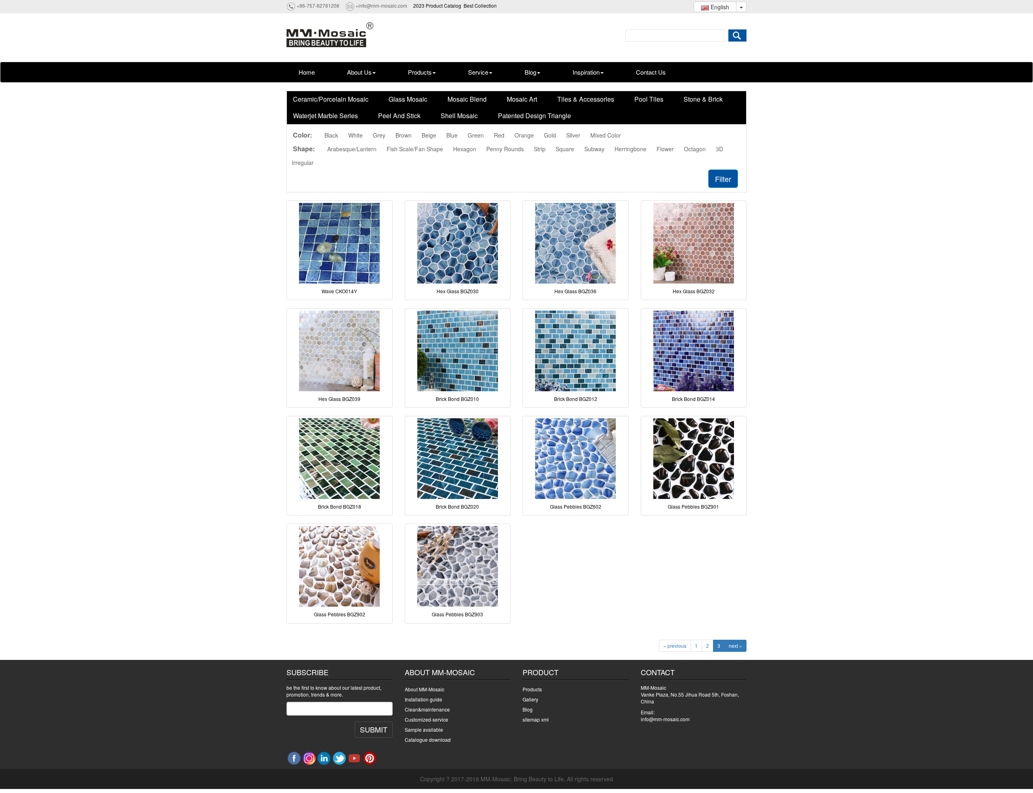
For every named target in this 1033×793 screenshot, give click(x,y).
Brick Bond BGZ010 (457, 398)
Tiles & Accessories (585, 99)
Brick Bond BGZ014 (693, 398)
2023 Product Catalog (437, 5)
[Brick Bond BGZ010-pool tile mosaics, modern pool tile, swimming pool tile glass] (458, 351)
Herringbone (630, 149)
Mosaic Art (522, 99)
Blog (530, 72)
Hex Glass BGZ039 (339, 398)
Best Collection (480, 5)
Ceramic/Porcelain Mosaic (330, 99)
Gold (550, 135)
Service (478, 72)
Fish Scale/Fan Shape (415, 149)
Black (331, 135)
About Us (359, 72)
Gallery (530, 699)
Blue (452, 135)
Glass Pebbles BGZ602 (575, 506)
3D (719, 149)
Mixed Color (605, 135)
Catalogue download (428, 739)
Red (499, 135)
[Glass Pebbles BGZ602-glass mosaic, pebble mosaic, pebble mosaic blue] (576, 458)
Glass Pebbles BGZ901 (693, 506)
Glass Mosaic (408, 99)
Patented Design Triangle (534, 115)
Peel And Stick (399, 115)
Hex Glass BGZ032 (694, 291)
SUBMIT (373, 729)
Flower (665, 149)
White (355, 135)
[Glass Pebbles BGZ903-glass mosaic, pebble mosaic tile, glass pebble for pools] (458, 566)
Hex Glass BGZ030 (458, 291)
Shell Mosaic (459, 115)
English (719, 7)
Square (565, 149)
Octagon (695, 149)
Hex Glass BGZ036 (575, 291)
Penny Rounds (505, 149)
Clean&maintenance (427, 709)
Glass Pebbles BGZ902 (339, 614)
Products (420, 72)
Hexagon (464, 149)
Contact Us (651, 72)
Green (476, 135)
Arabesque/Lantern (351, 149)
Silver (573, 135)
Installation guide (423, 699)
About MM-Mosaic (424, 689)
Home (307, 72)
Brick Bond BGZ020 (457, 506)
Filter (723, 178)
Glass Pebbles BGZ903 (457, 614)
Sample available (424, 729)
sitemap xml (536, 719)
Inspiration (586, 72)
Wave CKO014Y (339, 291)
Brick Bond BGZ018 (339, 506)
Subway (594, 149)
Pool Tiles (648, 99)
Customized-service (426, 719)
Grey (379, 135)
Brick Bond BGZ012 (575, 398)
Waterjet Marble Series (325, 115)
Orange (524, 135)
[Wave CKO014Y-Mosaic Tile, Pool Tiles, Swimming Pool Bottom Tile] (340, 243)
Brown (403, 135)
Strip (540, 149)
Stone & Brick (703, 99)
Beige (429, 135)
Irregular (303, 163)
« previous (674, 645)
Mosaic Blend (467, 99)
